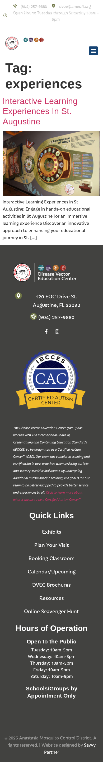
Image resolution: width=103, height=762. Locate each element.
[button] (93, 50)
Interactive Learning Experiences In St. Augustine (40, 111)
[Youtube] (68, 29)
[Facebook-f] (35, 29)
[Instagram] (46, 29)
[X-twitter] (57, 29)
